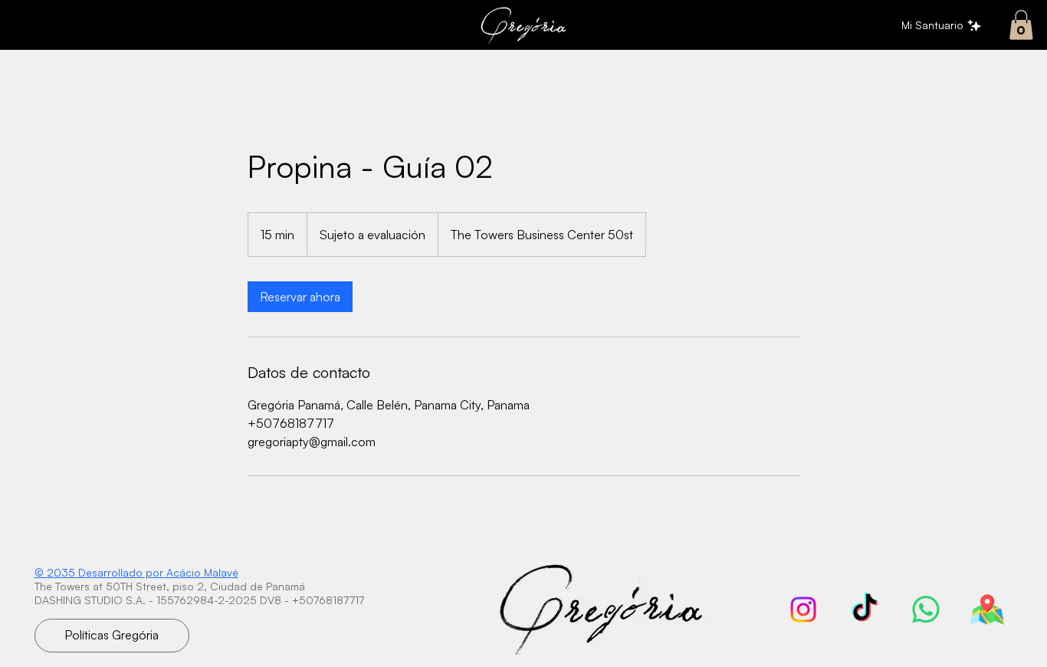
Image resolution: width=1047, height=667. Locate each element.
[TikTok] (864, 609)
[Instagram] (803, 609)
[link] (1021, 25)
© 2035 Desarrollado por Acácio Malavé (136, 572)
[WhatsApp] (926, 609)
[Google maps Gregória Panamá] (987, 609)
